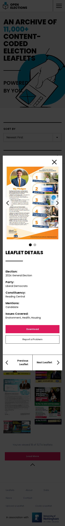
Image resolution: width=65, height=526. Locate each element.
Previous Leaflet (22, 362)
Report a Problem (32, 339)
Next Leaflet (44, 362)
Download (32, 329)
